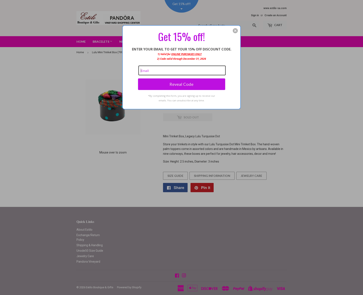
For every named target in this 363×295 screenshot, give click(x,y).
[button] (235, 30)
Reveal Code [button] (181, 84)
